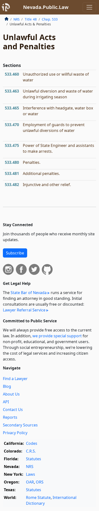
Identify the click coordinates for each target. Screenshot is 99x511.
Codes (31, 443)
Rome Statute (38, 497)
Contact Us (13, 409)
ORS (39, 482)
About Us (11, 394)
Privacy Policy (15, 432)
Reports (10, 417)
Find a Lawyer (15, 378)
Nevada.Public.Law (45, 7)
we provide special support (57, 335)
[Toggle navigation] (89, 7)
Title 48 (31, 19)
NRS (16, 19)
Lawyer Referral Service (24, 310)
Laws (30, 474)
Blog (7, 386)
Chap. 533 (50, 19)
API (6, 401)
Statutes (33, 458)
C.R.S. (31, 451)
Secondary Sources (20, 425)
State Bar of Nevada (29, 292)
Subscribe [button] (15, 253)
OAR (30, 482)
